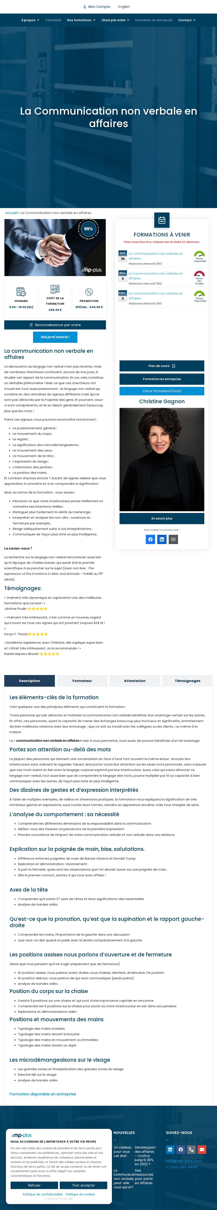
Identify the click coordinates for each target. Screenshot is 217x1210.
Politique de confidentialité (43, 1194)
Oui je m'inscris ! (55, 337)
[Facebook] (150, 539)
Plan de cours (162, 366)
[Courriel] (173, 539)
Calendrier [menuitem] (53, 20)
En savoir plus (162, 518)
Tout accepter (83, 1185)
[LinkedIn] (162, 539)
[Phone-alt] (191, 1149)
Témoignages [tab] (187, 680)
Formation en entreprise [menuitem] (153, 20)
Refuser (34, 1185)
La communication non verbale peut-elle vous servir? (127, 1179)
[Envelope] (202, 1149)
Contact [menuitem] (184, 20)
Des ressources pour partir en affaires (144, 1176)
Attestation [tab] (135, 680)
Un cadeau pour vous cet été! (122, 1151)
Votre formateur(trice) (162, 391)
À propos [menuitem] (28, 20)
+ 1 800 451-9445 (182, 1167)
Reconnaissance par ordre (55, 325)
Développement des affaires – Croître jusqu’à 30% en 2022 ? (148, 1156)
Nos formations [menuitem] (79, 20)
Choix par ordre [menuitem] (113, 20)
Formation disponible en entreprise (43, 1094)
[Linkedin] (170, 1149)
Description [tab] (29, 680)
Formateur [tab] (82, 680)
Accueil (11, 212)
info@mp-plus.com (184, 1161)
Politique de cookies (80, 1194)
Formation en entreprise (162, 379)
